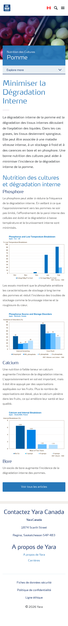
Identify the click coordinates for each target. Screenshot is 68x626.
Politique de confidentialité (34, 590)
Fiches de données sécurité (34, 582)
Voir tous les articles (34, 487)
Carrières (34, 560)
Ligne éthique (34, 597)
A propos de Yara (34, 555)
